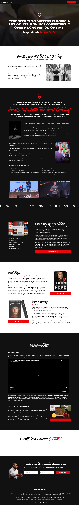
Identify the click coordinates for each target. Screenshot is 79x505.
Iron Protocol (71, 2)
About (50, 2)
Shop (60, 2)
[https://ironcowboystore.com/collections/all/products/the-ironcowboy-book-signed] (18, 310)
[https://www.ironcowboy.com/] (7, 2)
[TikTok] (46, 502)
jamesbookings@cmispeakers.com (48, 499)
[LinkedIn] (41, 502)
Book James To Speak (35, 499)
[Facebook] (32, 502)
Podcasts (39, 2)
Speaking (45, 2)
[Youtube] (43, 502)
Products (55, 2)
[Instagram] (35, 502)
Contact (64, 2)
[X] (38, 502)
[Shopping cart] (77, 2)
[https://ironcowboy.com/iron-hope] (60, 281)
